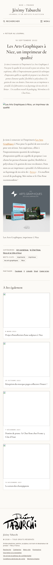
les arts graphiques (11, 260)
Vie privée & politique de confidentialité (17, 556)
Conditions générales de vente (14, 559)
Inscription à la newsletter (12, 553)
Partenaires (37, 550)
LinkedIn (29, 271)
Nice (23, 260)
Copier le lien (44, 271)
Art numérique (22, 250)
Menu (47, 21)
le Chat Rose (35, 250)
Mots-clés (26, 550)
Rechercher (13, 21)
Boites (33, 171)
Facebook (18, 271)
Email (36, 271)
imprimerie (21, 257)
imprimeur (32, 257)
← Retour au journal (13, 33)
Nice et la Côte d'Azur (12, 253)
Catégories (17, 550)
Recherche (7, 550)
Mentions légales (33, 559)
